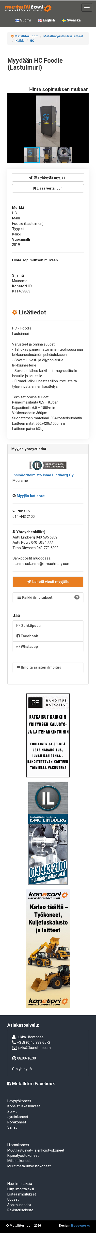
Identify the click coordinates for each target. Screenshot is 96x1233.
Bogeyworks (80, 1225)
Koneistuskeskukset (23, 1106)
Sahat (12, 1127)
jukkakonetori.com (34, 1047)
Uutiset (13, 1199)
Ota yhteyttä (22, 1069)
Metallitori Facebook (33, 1083)
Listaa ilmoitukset (21, 1194)
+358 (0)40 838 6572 (33, 1042)
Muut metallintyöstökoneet (29, 1166)
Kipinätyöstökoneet (23, 1155)
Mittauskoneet (19, 1160)
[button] (82, 100)
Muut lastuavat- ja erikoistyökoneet (35, 1150)
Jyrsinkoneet (17, 1117)
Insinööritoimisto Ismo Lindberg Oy (43, 475)
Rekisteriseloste (20, 1210)
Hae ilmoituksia (19, 1183)
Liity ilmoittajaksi (20, 1189)
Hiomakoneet (18, 1145)
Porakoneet (16, 1122)
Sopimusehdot (19, 1205)
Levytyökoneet (19, 1101)
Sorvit (12, 1111)
